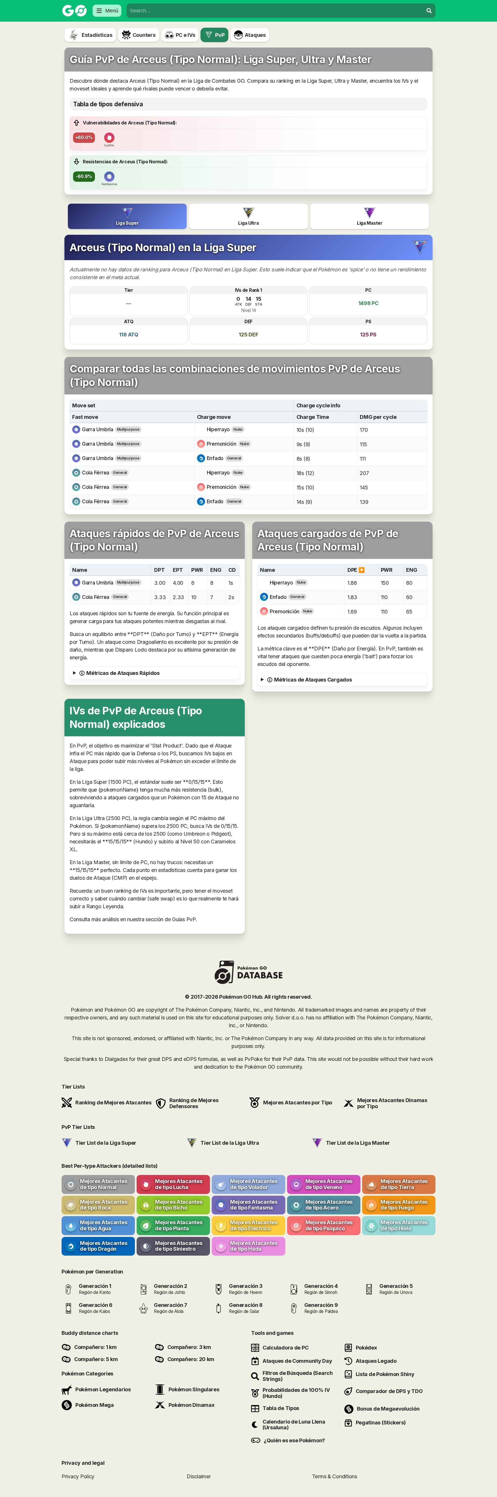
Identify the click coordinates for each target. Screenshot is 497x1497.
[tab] (127, 216)
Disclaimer (199, 1476)
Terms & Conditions (334, 1476)
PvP (219, 35)
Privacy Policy (78, 1476)
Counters (144, 35)
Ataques (255, 35)
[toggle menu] (429, 10)
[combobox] (275, 11)
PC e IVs (185, 35)
